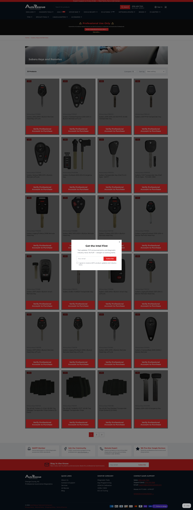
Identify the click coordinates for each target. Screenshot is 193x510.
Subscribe (110, 259)
